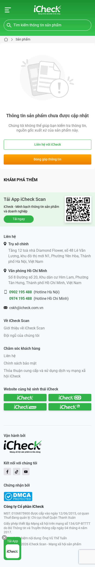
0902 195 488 (20, 292)
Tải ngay (19, 219)
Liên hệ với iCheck (47, 144)
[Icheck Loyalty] (69, 407)
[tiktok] (16, 471)
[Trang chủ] (47, 10)
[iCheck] (25, 397)
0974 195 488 (20, 298)
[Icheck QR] (69, 397)
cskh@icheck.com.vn (26, 308)
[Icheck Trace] (25, 407)
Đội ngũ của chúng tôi (21, 335)
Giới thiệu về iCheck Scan (24, 328)
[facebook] (7, 471)
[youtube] (26, 471)
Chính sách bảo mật (20, 363)
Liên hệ (9, 356)
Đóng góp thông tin (47, 159)
